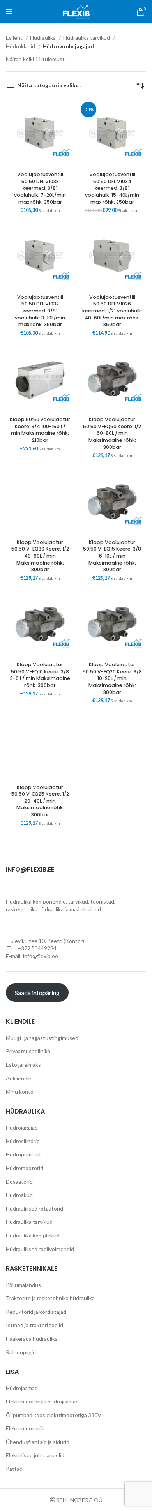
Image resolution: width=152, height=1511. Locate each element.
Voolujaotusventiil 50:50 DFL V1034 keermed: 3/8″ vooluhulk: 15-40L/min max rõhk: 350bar (112, 188)
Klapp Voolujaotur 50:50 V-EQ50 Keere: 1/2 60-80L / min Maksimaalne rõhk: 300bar (112, 433)
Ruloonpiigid (21, 1352)
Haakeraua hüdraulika (32, 1338)
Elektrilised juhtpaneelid (35, 1455)
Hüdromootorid (24, 1168)
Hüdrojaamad (22, 1388)
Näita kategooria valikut (49, 85)
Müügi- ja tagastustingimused (42, 1037)
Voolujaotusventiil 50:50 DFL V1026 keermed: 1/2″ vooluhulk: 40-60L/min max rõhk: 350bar (112, 311)
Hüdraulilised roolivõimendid (40, 1249)
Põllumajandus (23, 1285)
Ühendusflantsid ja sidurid (37, 1442)
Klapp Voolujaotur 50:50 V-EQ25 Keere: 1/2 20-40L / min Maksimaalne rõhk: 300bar (40, 801)
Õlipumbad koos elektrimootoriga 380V (53, 1415)
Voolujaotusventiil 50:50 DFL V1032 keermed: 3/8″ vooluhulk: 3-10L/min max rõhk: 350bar (40, 311)
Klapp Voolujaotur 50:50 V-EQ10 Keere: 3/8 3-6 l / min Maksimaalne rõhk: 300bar (40, 674)
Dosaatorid (19, 1181)
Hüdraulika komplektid (33, 1235)
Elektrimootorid (25, 1428)
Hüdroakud (19, 1195)
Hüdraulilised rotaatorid (34, 1208)
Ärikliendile (19, 1078)
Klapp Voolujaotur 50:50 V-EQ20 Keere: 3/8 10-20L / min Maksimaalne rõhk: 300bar (112, 678)
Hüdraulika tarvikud (87, 37)
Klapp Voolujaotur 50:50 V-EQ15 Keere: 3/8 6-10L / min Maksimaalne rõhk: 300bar (112, 556)
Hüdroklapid (21, 46)
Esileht (15, 37)
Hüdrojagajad (22, 1127)
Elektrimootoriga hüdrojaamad (42, 1401)
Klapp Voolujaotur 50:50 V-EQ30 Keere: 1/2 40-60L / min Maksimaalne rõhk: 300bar (40, 556)
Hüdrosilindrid (23, 1141)
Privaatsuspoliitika (28, 1051)
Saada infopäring (37, 992)
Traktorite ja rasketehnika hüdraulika (50, 1298)
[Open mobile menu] (9, 11)
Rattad (14, 1468)
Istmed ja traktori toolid (34, 1325)
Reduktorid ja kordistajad (36, 1311)
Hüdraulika (43, 37)
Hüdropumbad (23, 1154)
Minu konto (20, 1091)
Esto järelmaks (23, 1064)
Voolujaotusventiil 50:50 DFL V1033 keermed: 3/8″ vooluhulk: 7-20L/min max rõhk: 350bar (40, 188)
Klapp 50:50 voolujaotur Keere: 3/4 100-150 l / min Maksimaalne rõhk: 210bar (40, 429)
